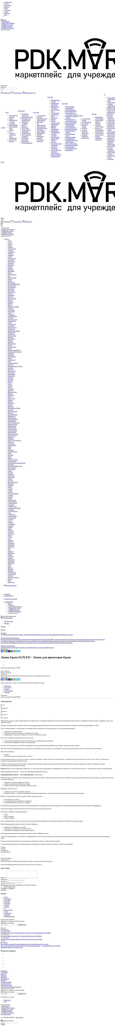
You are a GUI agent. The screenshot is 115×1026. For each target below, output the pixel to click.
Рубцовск (11, 484)
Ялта (9, 580)
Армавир (10, 255)
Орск (9, 453)
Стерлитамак (12, 518)
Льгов (10, 387)
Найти (3, 1024)
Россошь (10, 480)
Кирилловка (11, 356)
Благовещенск (12, 274)
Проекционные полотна (8, 647)
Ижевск (10, 340)
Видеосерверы (34, 639)
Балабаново (11, 261)
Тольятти (10, 532)
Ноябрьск (11, 439)
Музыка (34, 634)
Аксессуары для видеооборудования (40, 643)
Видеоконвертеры (79, 641)
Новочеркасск (12, 435)
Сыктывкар (11, 524)
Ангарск (10, 250)
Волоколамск (12, 298)
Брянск (10, 281)
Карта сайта (19, 1017)
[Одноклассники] (4, 651)
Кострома (11, 369)
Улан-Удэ (10, 542)
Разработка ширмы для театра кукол (12, 947)
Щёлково (10, 571)
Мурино (10, 402)
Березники (11, 271)
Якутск (10, 579)
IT (37, 634)
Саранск (10, 495)
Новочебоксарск (13, 434)
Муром (10, 405)
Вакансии (4, 975)
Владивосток (12, 286)
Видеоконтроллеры (39, 641)
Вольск (10, 300)
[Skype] (17, 651)
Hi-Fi (2, 634)
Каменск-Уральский (14, 350)
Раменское (11, 477)
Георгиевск (11, 311)
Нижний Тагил (12, 424)
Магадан (10, 390)
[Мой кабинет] (2, 224)
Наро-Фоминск (12, 411)
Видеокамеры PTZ (57, 643)
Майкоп (10, 393)
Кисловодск (11, 360)
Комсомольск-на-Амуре (15, 366)
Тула (9, 538)
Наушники (7, 634)
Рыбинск (10, 485)
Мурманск (11, 403)
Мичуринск (11, 398)
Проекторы (50, 647)
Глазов (10, 313)
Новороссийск (12, 431)
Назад (10, 240)
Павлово (10, 455)
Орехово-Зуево (12, 451)
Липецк (10, 385)
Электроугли (12, 574)
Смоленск (11, 509)
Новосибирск (12, 432)
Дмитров (10, 318)
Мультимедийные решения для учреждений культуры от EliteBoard (21, 936)
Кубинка (10, 377)
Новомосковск (12, 429)
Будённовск (11, 282)
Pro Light (19, 634)
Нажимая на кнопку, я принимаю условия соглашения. (19, 885)
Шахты (10, 567)
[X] (9, 651)
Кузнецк (10, 381)
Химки (10, 555)
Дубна (10, 323)
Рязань (10, 487)
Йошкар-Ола (12, 344)
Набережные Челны (14, 408)
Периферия (53, 634)
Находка (10, 413)
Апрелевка (11, 252)
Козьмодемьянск (13, 363)
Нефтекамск (11, 416)
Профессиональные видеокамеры (72, 639)
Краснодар (11, 373)
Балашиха (11, 265)
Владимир (11, 289)
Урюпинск (11, 545)
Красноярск (11, 374)
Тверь (9, 529)
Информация (5, 979)
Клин (9, 361)
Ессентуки (11, 329)
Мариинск (11, 395)
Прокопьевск (12, 468)
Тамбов (10, 527)
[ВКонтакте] (2, 651)
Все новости (4, 929)
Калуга (10, 348)
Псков (10, 471)
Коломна (10, 364)
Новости (3, 974)
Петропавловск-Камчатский (16, 463)
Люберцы (11, 389)
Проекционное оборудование (65, 641)
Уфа (9, 548)
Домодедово (11, 321)
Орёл (9, 448)
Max (7, 623)
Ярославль (11, 582)
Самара (10, 492)
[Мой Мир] (7, 651)
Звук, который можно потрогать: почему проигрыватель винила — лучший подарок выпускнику (31, 946)
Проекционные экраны (23, 647)
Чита (9, 566)
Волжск (10, 294)
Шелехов (10, 569)
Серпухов (11, 505)
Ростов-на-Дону (13, 482)
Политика (4, 977)
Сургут (10, 521)
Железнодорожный (14, 331)
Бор (9, 276)
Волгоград (11, 290)
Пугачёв (10, 472)
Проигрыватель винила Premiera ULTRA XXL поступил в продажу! (21, 939)
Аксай (10, 245)
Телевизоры (14, 639)
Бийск (10, 273)
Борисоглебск (12, 277)
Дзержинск (11, 315)
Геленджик (11, 310)
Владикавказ (12, 287)
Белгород (11, 269)
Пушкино (11, 474)
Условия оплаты (6, 983)
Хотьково (11, 556)
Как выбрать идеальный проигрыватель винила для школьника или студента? (25, 944)
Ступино (10, 519)
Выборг (10, 303)
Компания (4, 971)
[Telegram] (19, 651)
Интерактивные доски (12, 641)
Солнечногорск (12, 511)
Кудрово (10, 379)
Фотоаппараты (87, 639)
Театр (48, 634)
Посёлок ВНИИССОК (15, 466)
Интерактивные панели (26, 641)
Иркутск (10, 342)
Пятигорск (11, 476)
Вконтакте (9, 621)
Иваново (10, 337)
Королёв (10, 368)
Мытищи (10, 406)
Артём (10, 257)
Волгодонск (11, 292)
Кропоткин (11, 376)
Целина (10, 558)
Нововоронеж (12, 426)
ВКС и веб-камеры (56, 639)
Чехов (10, 564)
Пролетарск (11, 469)
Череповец (11, 563)
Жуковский (11, 332)
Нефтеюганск (12, 418)
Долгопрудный (12, 319)
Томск (10, 535)
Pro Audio (13, 634)
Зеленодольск (12, 335)
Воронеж (10, 302)
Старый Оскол (12, 516)
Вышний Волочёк (13, 306)
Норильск (11, 437)
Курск (10, 384)
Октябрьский (12, 445)
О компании (4, 972)
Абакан (10, 244)
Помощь (3, 980)
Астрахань (11, 260)
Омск (9, 447)
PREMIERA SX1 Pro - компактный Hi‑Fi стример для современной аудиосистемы (26, 933)
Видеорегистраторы (45, 639)
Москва (10, 400)
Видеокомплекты (50, 641)
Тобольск (11, 530)
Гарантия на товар (6, 985)
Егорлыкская (12, 324)
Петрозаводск (12, 461)
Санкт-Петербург (13, 493)
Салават (10, 489)
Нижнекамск (12, 421)
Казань (10, 345)
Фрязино (10, 551)
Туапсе (10, 537)
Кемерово (11, 353)
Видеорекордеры (6, 639)
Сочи (9, 513)
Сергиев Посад (12, 503)
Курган (10, 382)
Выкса (10, 305)
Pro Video (24, 634)
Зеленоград (11, 334)
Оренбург (11, 450)
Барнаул (10, 266)
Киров (10, 358)
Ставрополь (11, 514)
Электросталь (12, 572)
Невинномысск (12, 414)
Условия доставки (6, 982)
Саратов (10, 497)
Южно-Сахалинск (13, 577)
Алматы (10, 247)
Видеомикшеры (68, 643)
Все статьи (4, 942)
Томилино (11, 534)
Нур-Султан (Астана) (14, 440)
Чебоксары (11, 559)
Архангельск (12, 258)
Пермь (10, 458)
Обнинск (10, 442)
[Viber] (12, 651)
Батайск (10, 268)
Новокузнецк (12, 427)
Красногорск (12, 371)
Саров (10, 498)
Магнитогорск (12, 392)
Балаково (10, 263)
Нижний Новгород (14, 422)
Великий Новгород (14, 284)
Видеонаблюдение (24, 639)
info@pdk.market (7, 618)
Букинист (59, 634)
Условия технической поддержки (11, 987)
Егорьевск (11, 326)
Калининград (12, 347)
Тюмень (10, 540)
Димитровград (12, 316)
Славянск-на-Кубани (14, 508)
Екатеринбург (12, 327)
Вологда (10, 297)
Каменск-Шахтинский (15, 352)
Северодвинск (12, 501)
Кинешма (11, 355)
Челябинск (11, 561)
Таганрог (11, 526)
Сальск (10, 490)
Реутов (10, 479)
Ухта (9, 550)
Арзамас (10, 253)
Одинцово (11, 443)
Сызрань (10, 522)
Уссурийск (11, 547)
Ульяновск (11, 543)
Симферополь (12, 506)
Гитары (29, 634)
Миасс (10, 397)
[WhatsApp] (14, 651)
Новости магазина (8, 923)
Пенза (10, 456)
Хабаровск (11, 553)
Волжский (11, 295)
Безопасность (42, 634)
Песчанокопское (13, 460)
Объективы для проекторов (38, 647)
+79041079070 (5, 21)
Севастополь (12, 500)
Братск (10, 279)
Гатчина (10, 308)
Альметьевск (12, 248)
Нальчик (10, 410)
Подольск (11, 464)
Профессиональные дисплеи (20, 643)
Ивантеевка (11, 339)
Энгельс (10, 576)
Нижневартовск (13, 419)
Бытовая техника (67, 634)
